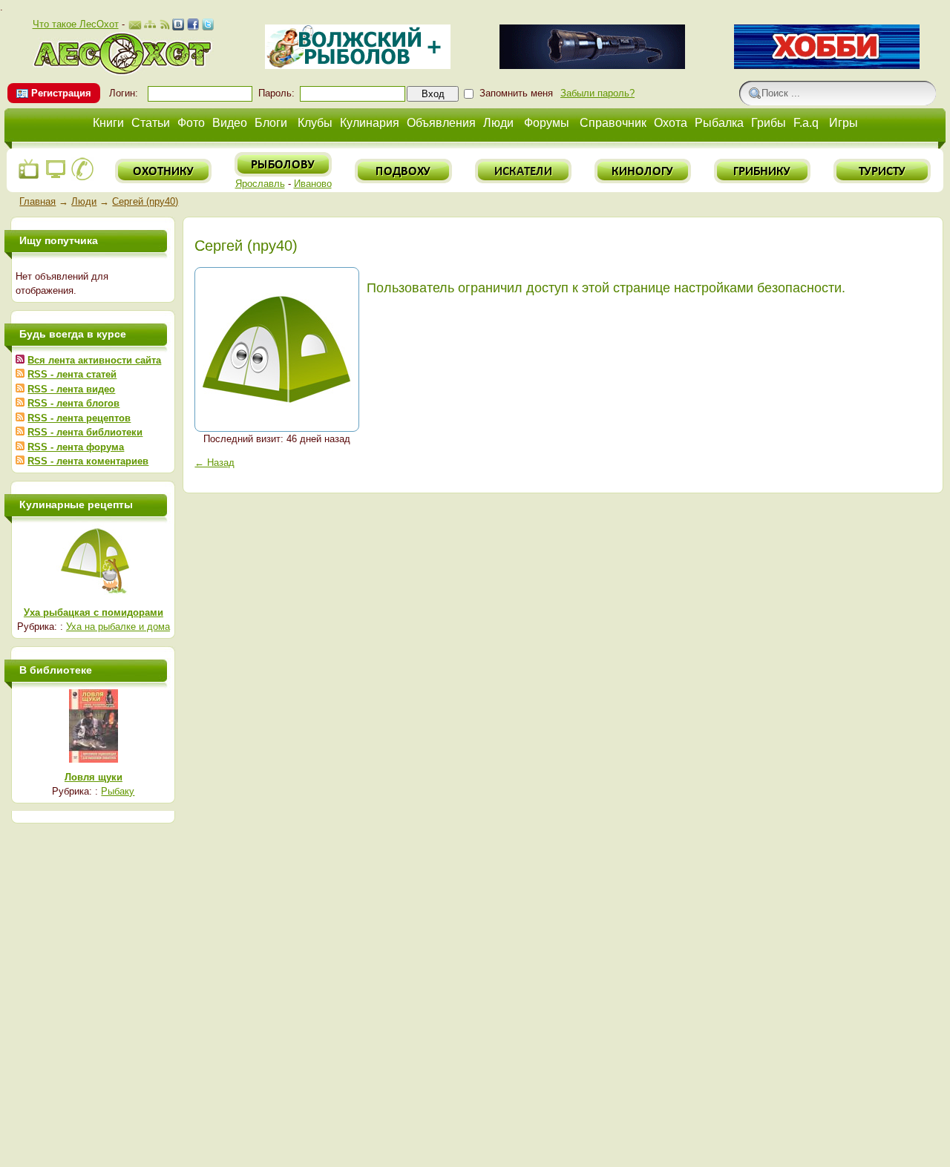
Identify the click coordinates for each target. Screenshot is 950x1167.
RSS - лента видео (71, 389)
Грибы (768, 122)
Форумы (546, 122)
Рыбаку (117, 791)
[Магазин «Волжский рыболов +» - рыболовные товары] (358, 65)
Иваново (313, 183)
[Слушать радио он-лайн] (29, 177)
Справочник (613, 122)
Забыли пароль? (597, 93)
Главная (37, 201)
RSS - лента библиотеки (84, 432)
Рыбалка (719, 122)
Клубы (315, 122)
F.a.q (806, 122)
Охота (670, 122)
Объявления (441, 122)
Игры (843, 122)
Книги (108, 122)
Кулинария (369, 122)
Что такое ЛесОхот (76, 24)
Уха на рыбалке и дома (118, 626)
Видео (229, 122)
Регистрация (61, 93)
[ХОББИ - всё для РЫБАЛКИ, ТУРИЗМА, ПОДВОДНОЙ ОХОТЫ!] (827, 65)
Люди (498, 122)
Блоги (271, 122)
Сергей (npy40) (145, 201)
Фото (191, 122)
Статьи (150, 122)
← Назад (214, 462)
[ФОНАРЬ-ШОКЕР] (592, 65)
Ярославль (260, 183)
